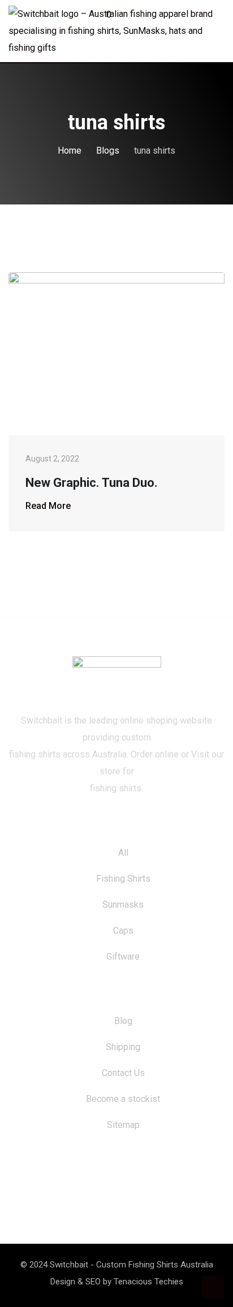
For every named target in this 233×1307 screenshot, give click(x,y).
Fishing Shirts (123, 878)
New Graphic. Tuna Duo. (91, 483)
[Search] (197, 16)
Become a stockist (123, 1098)
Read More (48, 505)
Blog (123, 1021)
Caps (123, 930)
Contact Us (123, 1073)
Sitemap (123, 1124)
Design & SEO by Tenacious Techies (116, 1281)
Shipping (123, 1047)
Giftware (123, 956)
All (123, 852)
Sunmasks (123, 904)
